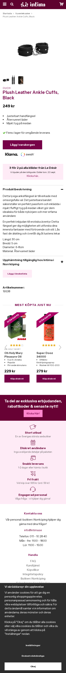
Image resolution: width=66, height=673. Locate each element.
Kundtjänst (33, 565)
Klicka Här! (33, 413)
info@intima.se (33, 530)
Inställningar (33, 645)
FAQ (33, 561)
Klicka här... (33, 176)
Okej (33, 666)
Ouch (7, 88)
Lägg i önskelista (17, 273)
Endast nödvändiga (33, 655)
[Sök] (12, 4)
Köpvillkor (33, 570)
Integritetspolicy (33, 574)
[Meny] (4, 4)
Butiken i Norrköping (33, 578)
